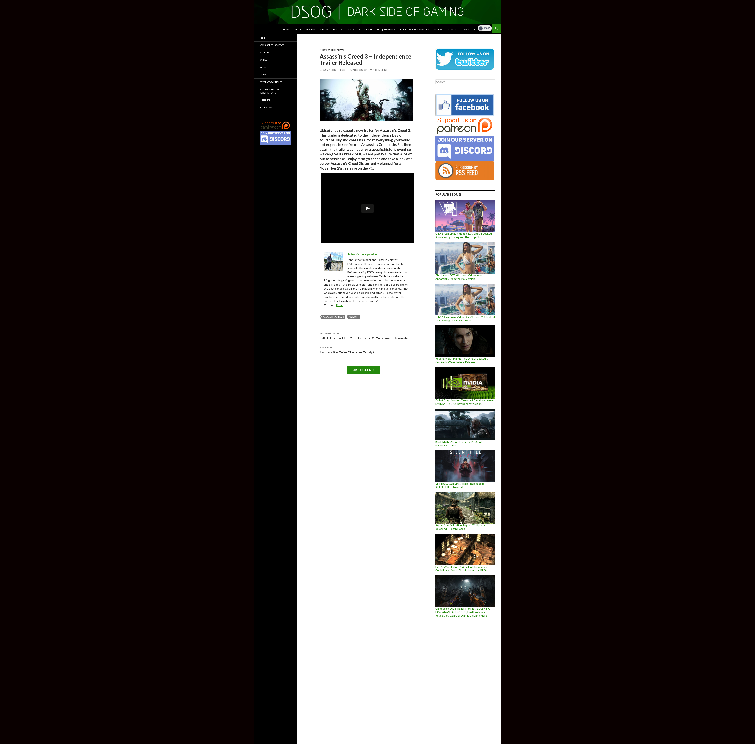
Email (339, 305)
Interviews (266, 107)
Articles (264, 52)
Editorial (265, 100)
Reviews (438, 29)
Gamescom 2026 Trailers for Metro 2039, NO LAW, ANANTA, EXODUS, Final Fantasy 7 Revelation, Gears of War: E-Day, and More (463, 612)
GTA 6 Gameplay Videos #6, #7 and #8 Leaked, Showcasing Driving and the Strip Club (463, 235)
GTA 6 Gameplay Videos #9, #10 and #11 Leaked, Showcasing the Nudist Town (465, 318)
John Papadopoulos (354, 69)
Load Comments (363, 369)
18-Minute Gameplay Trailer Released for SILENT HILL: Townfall (460, 485)
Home (286, 29)
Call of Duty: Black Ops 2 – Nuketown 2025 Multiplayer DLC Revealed (364, 336)
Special (264, 60)
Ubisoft (354, 316)
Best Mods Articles (271, 82)
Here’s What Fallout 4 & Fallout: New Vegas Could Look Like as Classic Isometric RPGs (461, 568)
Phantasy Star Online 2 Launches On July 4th (348, 350)
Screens (310, 29)
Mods (350, 29)
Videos (324, 29)
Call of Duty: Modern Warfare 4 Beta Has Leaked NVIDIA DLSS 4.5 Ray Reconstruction (464, 402)
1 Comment (380, 69)
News (298, 29)
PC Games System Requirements (377, 29)
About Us (469, 29)
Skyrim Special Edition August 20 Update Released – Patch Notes (460, 527)
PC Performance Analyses (414, 29)
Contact (453, 29)
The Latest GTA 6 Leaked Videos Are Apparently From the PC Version (458, 277)
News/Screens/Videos (272, 45)
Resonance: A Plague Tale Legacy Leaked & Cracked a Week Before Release (461, 360)
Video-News (336, 49)
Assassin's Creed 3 (333, 316)
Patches (337, 29)
